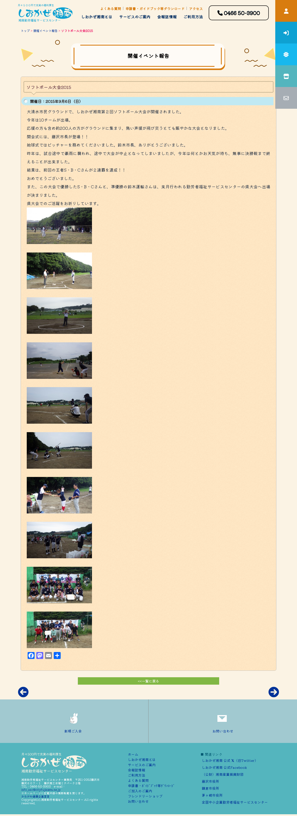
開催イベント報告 (45, 30)
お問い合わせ (222, 731)
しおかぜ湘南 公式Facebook (224, 767)
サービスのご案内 (134, 16)
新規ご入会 (73, 731)
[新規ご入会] (286, 32)
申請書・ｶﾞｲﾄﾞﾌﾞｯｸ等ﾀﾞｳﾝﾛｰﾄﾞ (151, 785)
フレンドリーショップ (145, 796)
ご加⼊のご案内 (140, 790)
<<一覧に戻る (148, 681)
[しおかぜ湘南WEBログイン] (286, 11)
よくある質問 (110, 8)
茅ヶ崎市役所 (212, 795)
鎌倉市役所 (210, 788)
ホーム (133, 754)
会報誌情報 (167, 16)
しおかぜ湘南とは (96, 16)
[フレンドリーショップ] (286, 76)
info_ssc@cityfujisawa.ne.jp (41, 790)
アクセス (196, 8)
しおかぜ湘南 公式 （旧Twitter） (230, 760)
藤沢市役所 (210, 781)
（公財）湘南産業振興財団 (223, 774)
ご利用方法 (193, 16)
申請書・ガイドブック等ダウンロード (155, 8)
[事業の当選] (286, 54)
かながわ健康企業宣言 (35, 796)
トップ (25, 30)
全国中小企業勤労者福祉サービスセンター (235, 802)
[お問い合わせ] (286, 98)
